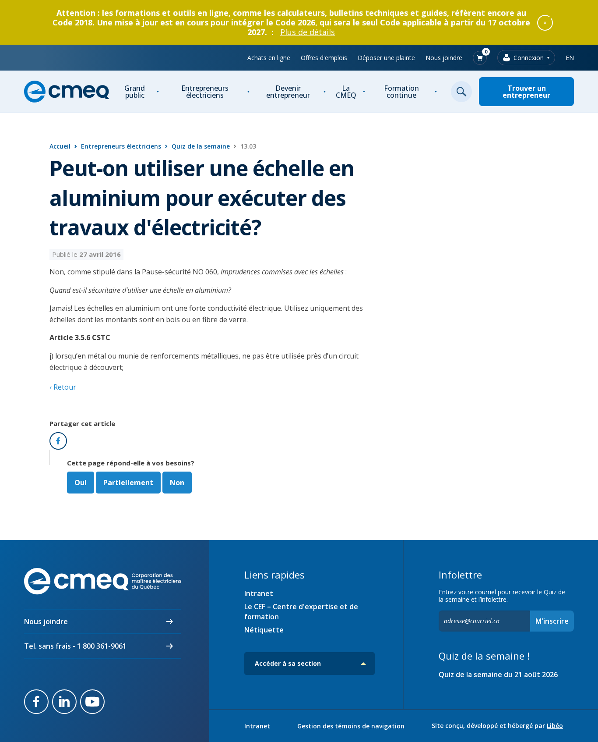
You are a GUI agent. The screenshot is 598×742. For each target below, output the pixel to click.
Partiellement (128, 482)
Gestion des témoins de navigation (351, 726)
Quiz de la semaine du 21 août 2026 (498, 674)
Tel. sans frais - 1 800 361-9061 (75, 646)
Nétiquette (264, 630)
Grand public (134, 91)
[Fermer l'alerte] (545, 22)
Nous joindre (444, 57)
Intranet (258, 593)
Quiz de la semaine (201, 146)
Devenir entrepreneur (288, 91)
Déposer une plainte (386, 57)
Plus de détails (307, 32)
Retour (64, 387)
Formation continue (401, 91)
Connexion (529, 57)
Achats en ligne (268, 57)
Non (177, 482)
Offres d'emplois (324, 57)
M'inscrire (552, 621)
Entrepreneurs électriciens (205, 91)
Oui (80, 482)
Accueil (59, 146)
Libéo (555, 725)
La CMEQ (346, 91)
